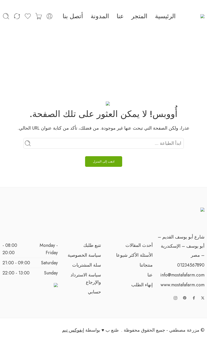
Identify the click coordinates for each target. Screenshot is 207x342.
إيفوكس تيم (73, 330)
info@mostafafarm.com (182, 275)
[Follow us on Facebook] (194, 298)
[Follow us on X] (202, 298)
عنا (120, 16)
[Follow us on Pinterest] (185, 298)
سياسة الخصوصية (84, 255)
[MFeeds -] (194, 16)
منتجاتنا (146, 265)
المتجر (139, 16)
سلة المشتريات (86, 265)
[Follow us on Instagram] (175, 298)
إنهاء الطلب (142, 284)
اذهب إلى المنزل (103, 161)
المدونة (100, 16)
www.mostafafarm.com (182, 284)
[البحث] (6, 16)
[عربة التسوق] (38, 16)
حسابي (94, 292)
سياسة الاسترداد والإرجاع (85, 279)
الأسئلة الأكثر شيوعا (134, 255)
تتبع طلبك (92, 245)
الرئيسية (165, 16)
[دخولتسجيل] (49, 16)
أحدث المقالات (139, 245)
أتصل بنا (73, 16)
